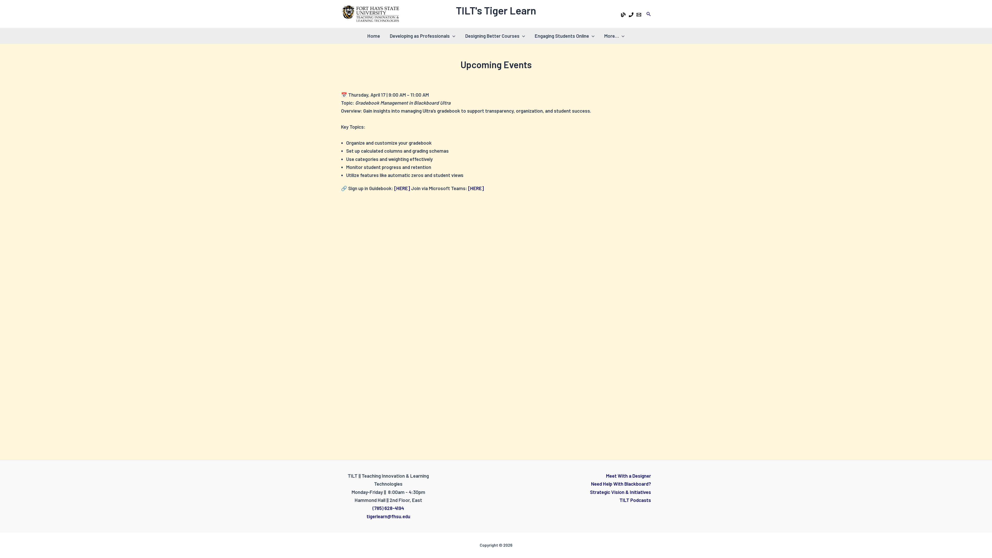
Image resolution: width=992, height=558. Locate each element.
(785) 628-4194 (388, 508)
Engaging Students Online (562, 36)
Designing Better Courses (492, 36)
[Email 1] (639, 14)
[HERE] (402, 188)
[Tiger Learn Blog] (623, 14)
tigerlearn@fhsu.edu (388, 516)
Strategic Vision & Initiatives (620, 492)
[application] (452, 36)
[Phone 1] (631, 14)
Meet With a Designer (628, 476)
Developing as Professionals (420, 36)
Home (373, 36)
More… (611, 36)
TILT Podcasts (635, 500)
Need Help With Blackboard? (621, 484)
